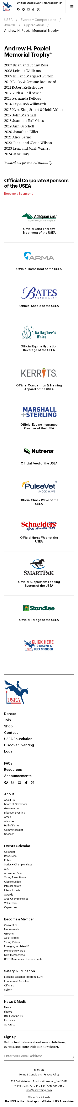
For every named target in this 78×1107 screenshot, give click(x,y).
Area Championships (16, 899)
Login (8, 751)
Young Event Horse (15, 877)
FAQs (8, 763)
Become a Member (19, 919)
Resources (13, 769)
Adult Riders (11, 938)
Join (7, 720)
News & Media (15, 1001)
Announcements (18, 776)
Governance (11, 808)
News (7, 1007)
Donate (10, 714)
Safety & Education (19, 971)
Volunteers (10, 903)
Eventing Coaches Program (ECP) (23, 977)
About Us (9, 800)
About (9, 794)
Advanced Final (13, 873)
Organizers (10, 907)
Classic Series (12, 882)
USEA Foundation (18, 739)
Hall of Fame (11, 825)
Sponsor (9, 834)
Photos (8, 1011)
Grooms (9, 933)
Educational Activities (16, 981)
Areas (7, 817)
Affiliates (9, 821)
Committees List (13, 830)
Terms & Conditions (30, 1074)
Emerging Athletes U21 (17, 946)
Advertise (9, 1024)
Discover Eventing (19, 745)
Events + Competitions (38, 20)
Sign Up (10, 1037)
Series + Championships (18, 864)
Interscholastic (12, 890)
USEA (8, 20)
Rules (7, 860)
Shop (8, 726)
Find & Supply (43, 1097)
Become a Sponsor (17, 193)
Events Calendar (17, 846)
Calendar (9, 852)
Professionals (11, 929)
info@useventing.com (39, 1090)
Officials (9, 985)
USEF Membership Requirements (23, 959)
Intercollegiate (12, 886)
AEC (6, 869)
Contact (11, 732)
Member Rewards (14, 950)
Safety (8, 989)
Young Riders (12, 942)
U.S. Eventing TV (13, 1016)
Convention (10, 925)
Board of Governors (15, 804)
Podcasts (9, 1020)
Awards (10, 25)
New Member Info (14, 955)
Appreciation (34, 25)
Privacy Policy (51, 1074)
